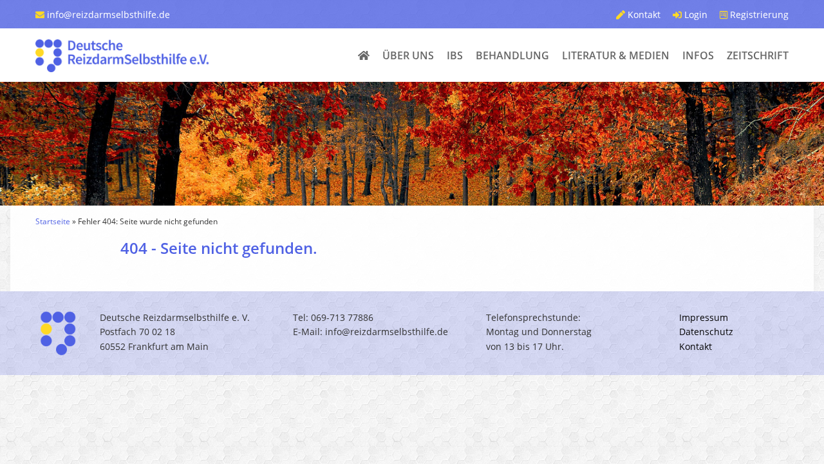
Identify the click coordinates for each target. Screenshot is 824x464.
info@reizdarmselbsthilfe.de (107, 14)
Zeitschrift (758, 55)
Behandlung (512, 55)
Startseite (52, 221)
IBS (455, 55)
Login (694, 14)
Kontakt (642, 14)
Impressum (703, 317)
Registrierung (758, 14)
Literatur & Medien (616, 55)
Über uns (408, 55)
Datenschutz (706, 331)
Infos (698, 55)
